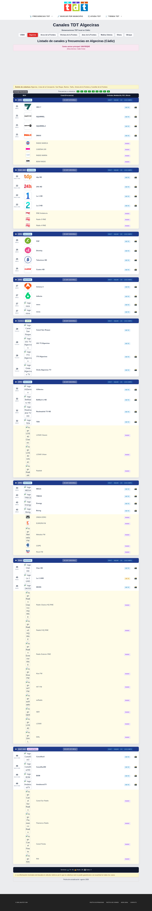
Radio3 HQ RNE (42, 630)
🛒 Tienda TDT (112, 16)
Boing (38, 510)
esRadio (39, 700)
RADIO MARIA (41, 155)
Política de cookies (112, 902)
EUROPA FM (41, 523)
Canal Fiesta (41, 844)
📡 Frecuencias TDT (40, 16)
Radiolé (39, 471)
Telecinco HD (41, 260)
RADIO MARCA (42, 143)
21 (78, 91)
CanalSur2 (40, 757)
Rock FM (39, 552)
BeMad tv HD (41, 400)
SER (38, 712)
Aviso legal (124, 902)
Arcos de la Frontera (48, 35)
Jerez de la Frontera (89, 35)
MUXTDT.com (24, 902)
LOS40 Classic (41, 435)
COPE (38, 546)
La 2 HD (39, 206)
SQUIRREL (40, 117)
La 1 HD (39, 196)
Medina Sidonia (106, 35)
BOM (38, 776)
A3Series (39, 389)
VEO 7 (38, 107)
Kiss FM (39, 673)
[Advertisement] (76, 68)
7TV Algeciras (41, 356)
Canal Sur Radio (42, 801)
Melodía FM (40, 534)
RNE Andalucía (42, 213)
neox (38, 304)
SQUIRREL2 (41, 126)
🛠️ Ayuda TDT (94, 16)
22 (82, 91)
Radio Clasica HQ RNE (44, 605)
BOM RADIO (41, 161)
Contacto (133, 902)
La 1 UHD (40, 578)
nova (38, 312)
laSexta (39, 296)
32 (97, 91)
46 (108, 91)
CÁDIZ (22, 35)
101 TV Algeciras (43, 343)
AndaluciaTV (41, 784)
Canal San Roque (43, 330)
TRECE (39, 496)
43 (101, 91)
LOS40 (38, 724)
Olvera (119, 35)
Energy (39, 503)
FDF (38, 241)
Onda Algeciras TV (43, 370)
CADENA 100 (41, 149)
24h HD (39, 187)
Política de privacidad (97, 902)
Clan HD (39, 568)
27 (89, 91)
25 (85, 91)
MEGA (38, 489)
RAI (37, 859)
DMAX (38, 135)
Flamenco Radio (42, 823)
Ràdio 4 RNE (41, 225)
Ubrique (129, 35)
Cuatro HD (40, 269)
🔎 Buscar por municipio (70, 16)
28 (93, 91)
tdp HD (39, 177)
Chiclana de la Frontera (68, 35)
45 (104, 91)
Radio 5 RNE (41, 219)
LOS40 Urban (41, 454)
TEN (38, 422)
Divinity (39, 251)
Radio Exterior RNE (43, 654)
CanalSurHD (41, 767)
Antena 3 (39, 287)
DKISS (38, 587)
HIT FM (39, 687)
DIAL (38, 737)
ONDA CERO (41, 517)
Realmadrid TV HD (43, 411)
